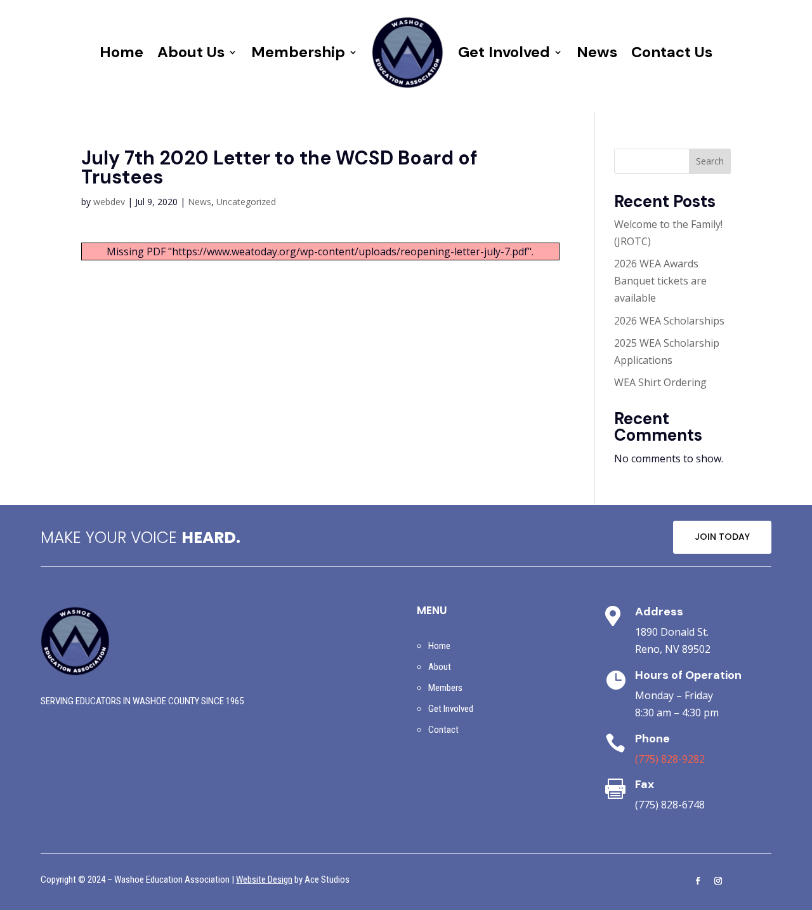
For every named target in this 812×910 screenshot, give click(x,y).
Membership (298, 52)
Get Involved (504, 52)
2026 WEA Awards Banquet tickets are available (660, 281)
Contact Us (671, 52)
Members (445, 687)
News (597, 52)
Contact (443, 729)
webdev (109, 202)
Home (121, 52)
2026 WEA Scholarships (669, 321)
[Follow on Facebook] (697, 880)
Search (710, 161)
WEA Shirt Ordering (660, 382)
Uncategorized (246, 202)
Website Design (264, 879)
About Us (191, 52)
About (439, 666)
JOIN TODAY (722, 536)
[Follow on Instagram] (718, 880)
